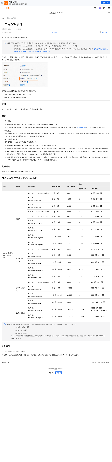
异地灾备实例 (81, 127)
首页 (3, 18)
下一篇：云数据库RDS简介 (100, 362)
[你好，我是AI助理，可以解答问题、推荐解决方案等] (99, 8)
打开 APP (105, 3)
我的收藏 (104, 32)
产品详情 (55, 32)
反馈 (59, 373)
